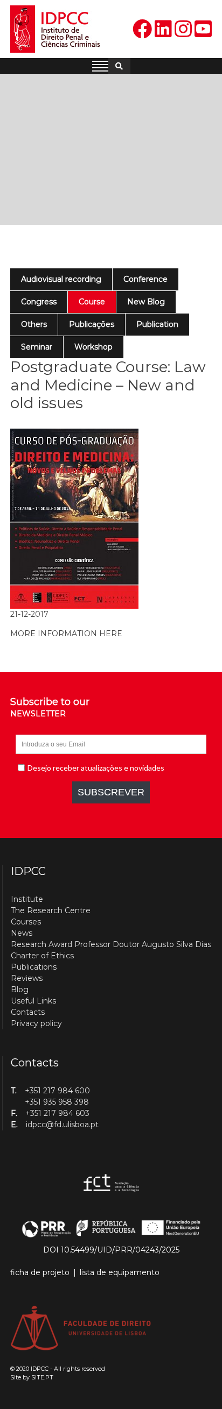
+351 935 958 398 (57, 1102)
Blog (20, 989)
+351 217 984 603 (57, 1113)
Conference (145, 279)
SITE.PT (42, 1377)
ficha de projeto (40, 1272)
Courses (26, 922)
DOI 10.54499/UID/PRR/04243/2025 (111, 1250)
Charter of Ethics (42, 955)
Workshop (93, 347)
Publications (34, 967)
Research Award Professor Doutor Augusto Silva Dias (111, 944)
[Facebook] (142, 29)
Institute (27, 899)
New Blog (146, 302)
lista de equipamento (119, 1272)
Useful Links (33, 1001)
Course (92, 302)
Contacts (28, 1012)
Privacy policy (36, 1023)
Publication (157, 324)
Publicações (91, 324)
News (21, 933)
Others (34, 324)
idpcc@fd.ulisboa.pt (62, 1124)
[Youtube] (203, 29)
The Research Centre (51, 910)
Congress (39, 302)
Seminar (36, 347)
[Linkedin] (163, 29)
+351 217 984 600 (57, 1090)
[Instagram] (183, 29)
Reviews (27, 978)
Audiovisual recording (61, 279)
